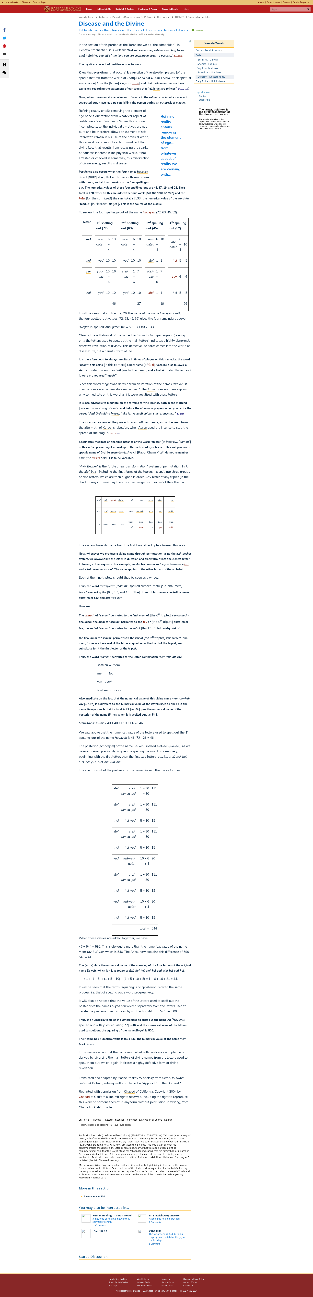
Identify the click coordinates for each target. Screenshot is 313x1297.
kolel (82, 198)
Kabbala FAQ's (143, 1282)
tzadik (171, 527)
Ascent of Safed (190, 1282)
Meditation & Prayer (147, 9)
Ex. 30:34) (180, 414)
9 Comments (155, 1222)
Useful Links (167, 1286)
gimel (113, 500)
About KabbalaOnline (118, 1282)
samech (89, 615)
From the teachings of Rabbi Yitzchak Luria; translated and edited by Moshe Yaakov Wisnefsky (121, 34)
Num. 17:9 (113, 433)
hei (175, 260)
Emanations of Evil (94, 1196)
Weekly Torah (86, 17)
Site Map (113, 1286)
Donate (286, 2)
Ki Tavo (148, 17)
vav (174, 277)
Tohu (135, 83)
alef (151, 293)
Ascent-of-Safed (133, 1291)
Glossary (26, 2)
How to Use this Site (118, 1279)
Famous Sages (39, 2)
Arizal (96, 458)
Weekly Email (143, 1279)
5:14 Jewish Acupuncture (164, 1215)
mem (141, 527)
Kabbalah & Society (125, 9)
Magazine (166, 1279)
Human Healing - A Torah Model (112, 1215)
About (261, 2)
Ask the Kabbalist (10, 2)
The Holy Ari (164, 17)
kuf (186, 564)
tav (145, 622)
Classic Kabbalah (170, 9)
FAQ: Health (100, 1230)
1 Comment (154, 1244)
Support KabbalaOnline (193, 1279)
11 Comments (99, 1225)
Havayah (149, 212)
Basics (89, 9)
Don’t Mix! (155, 1230)
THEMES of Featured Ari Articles (192, 17)
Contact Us (188, 1286)
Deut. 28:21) (178, 56)
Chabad (84, 1097)
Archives (103, 17)
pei (160, 527)
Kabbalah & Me (104, 9)
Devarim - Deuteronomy (126, 17)
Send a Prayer (299, 2)
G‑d (151, 365)
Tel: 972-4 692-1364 (188, 1291)
